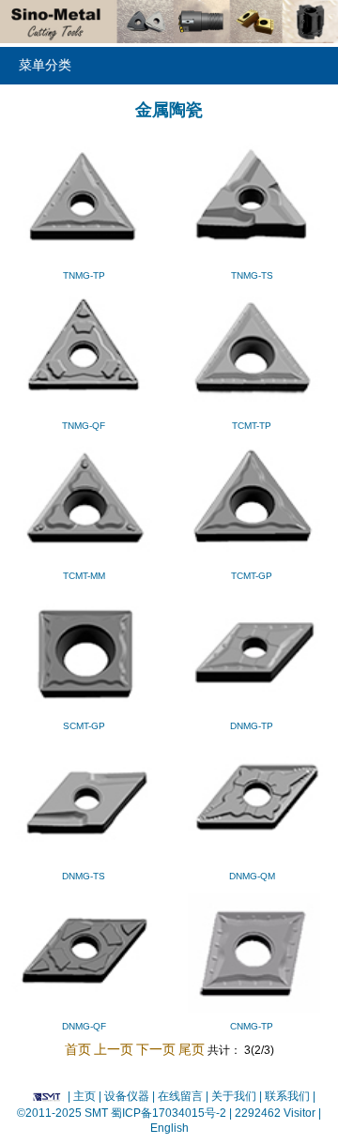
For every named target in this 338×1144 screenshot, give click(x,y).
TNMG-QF (83, 425)
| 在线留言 (179, 1096)
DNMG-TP (251, 726)
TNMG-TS (252, 275)
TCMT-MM (84, 576)
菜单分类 (45, 65)
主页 (84, 1096)
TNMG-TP (84, 275)
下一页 (156, 1049)
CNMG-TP (251, 1026)
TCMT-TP (251, 425)
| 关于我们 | (234, 1096)
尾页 (191, 1049)
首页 (78, 1049)
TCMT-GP (251, 576)
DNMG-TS (83, 876)
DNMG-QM (252, 876)
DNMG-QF (84, 1026)
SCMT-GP (84, 726)
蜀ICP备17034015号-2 (170, 1113)
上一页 (113, 1049)
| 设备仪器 (125, 1096)
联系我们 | (288, 1096)
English (169, 1128)
